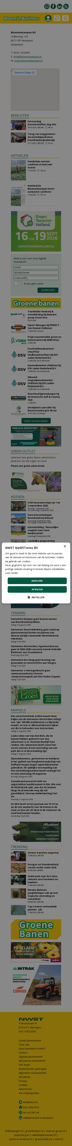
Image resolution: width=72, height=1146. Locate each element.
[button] (36, 597)
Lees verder (11, 573)
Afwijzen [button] (37, 589)
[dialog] (36, 573)
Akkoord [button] (37, 580)
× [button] (64, 546)
